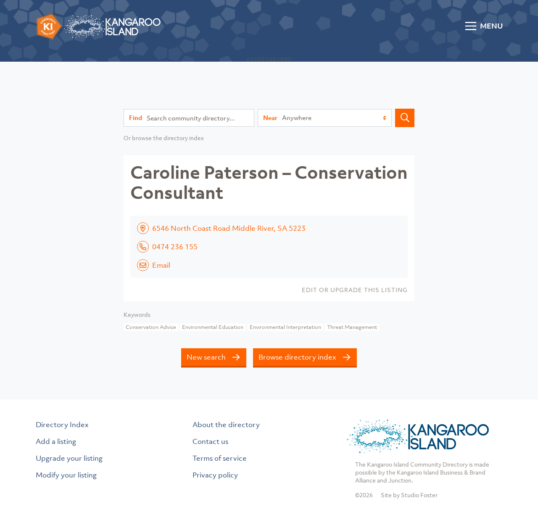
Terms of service (220, 458)
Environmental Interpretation (285, 327)
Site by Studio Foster (409, 495)
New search (206, 357)
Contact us (210, 441)
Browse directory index (297, 357)
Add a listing (56, 441)
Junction (399, 480)
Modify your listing (66, 475)
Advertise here (269, 59)
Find (135, 117)
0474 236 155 (175, 246)
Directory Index (62, 424)
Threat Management (352, 327)
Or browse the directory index (164, 138)
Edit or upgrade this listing (355, 290)
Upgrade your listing (69, 458)
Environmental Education (212, 327)
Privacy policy (215, 475)
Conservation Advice (151, 327)
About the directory (226, 424)
